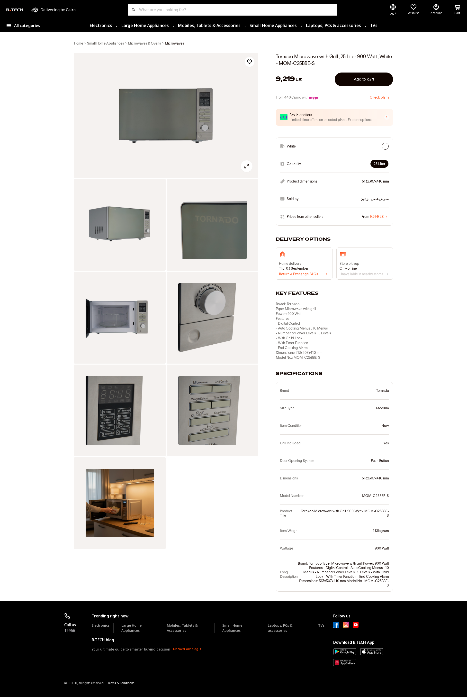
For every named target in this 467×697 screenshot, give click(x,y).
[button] (334, 117)
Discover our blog (185, 649)
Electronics (101, 25)
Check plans (379, 97)
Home (78, 43)
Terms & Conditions (121, 683)
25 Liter (379, 164)
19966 (69, 630)
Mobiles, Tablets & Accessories (209, 25)
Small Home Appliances (273, 25)
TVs (373, 25)
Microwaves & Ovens (144, 43)
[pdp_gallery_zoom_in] (166, 115)
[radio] (385, 146)
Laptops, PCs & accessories (333, 25)
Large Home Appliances (145, 25)
